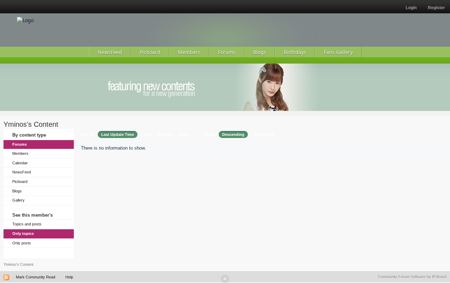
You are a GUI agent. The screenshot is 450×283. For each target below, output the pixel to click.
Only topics (23, 233)
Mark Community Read (35, 277)
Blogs (17, 191)
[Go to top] (225, 279)
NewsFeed (21, 172)
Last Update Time (117, 134)
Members (20, 153)
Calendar (20, 163)
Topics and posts (26, 224)
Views (183, 134)
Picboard (19, 181)
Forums (19, 144)
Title (148, 134)
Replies (165, 134)
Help (69, 277)
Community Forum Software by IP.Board (412, 277)
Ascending (264, 134)
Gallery (18, 200)
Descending (233, 134)
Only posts (21, 243)
